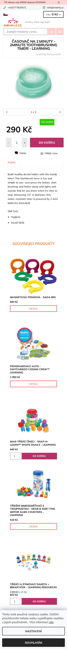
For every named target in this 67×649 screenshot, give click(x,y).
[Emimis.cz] (33, 22)
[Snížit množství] (20, 457)
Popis (11, 162)
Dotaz (22, 153)
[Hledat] (45, 31)
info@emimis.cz (55, 7)
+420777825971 (17, 7)
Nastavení (33, 631)
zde (51, 622)
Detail (33, 308)
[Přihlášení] (52, 31)
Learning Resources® (48, 54)
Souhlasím (33, 642)
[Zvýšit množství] (20, 454)
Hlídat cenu (51, 153)
